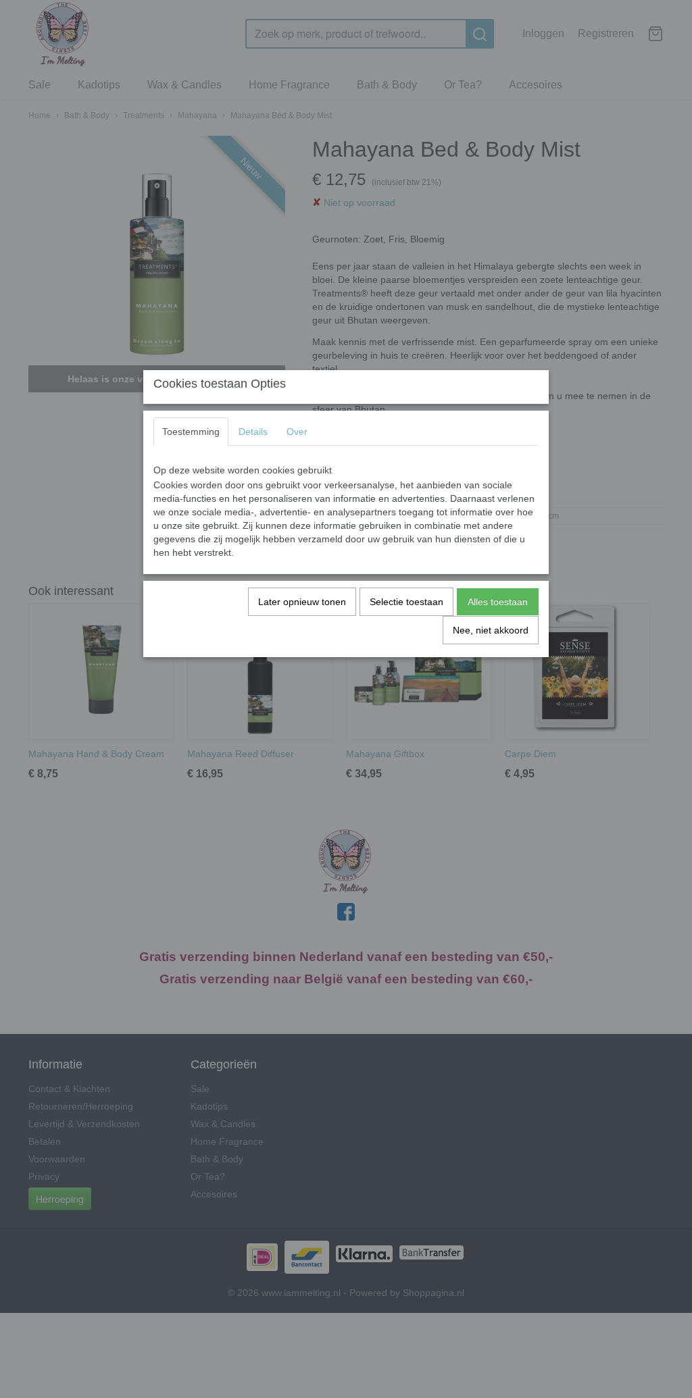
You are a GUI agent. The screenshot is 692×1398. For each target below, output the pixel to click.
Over (297, 431)
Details (253, 431)
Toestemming (191, 431)
